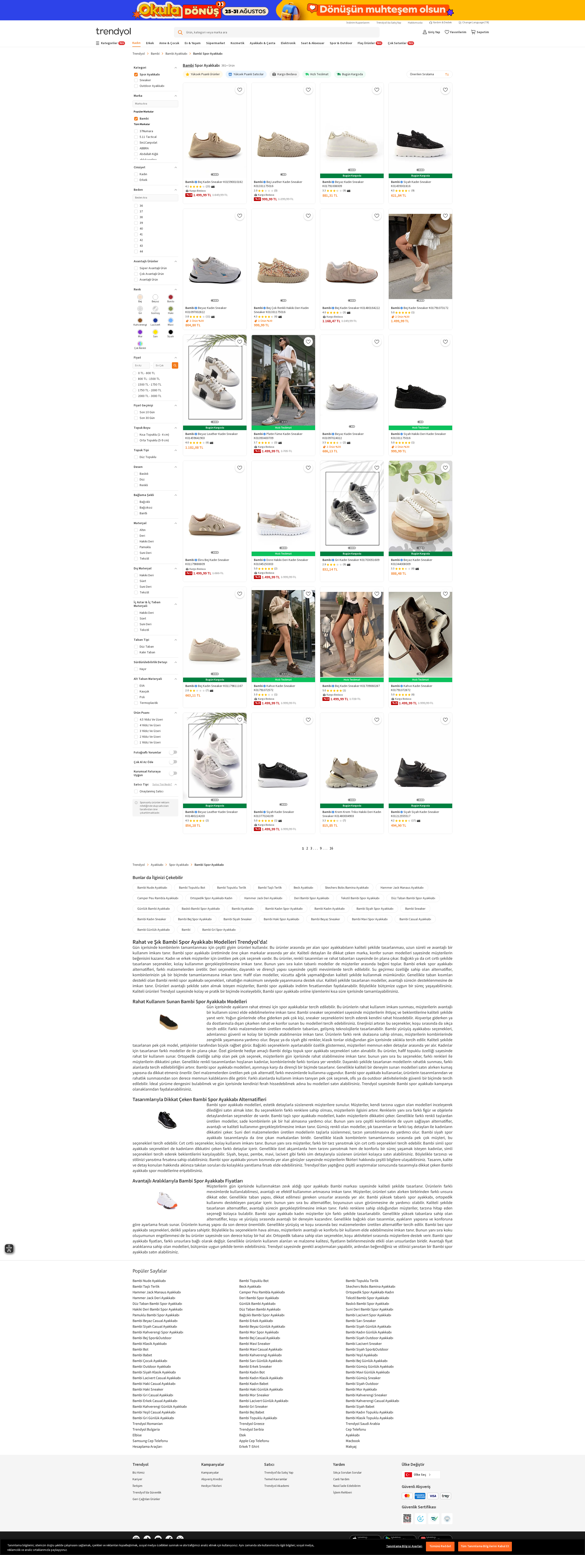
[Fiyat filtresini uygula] (175, 365)
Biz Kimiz (139, 1472)
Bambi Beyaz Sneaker (325, 919)
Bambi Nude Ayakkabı (152, 887)
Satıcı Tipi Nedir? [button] (162, 784)
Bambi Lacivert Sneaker (364, 1343)
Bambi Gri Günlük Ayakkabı (153, 1418)
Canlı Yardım (341, 1479)
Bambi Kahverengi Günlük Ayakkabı (160, 1406)
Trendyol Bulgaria (146, 1429)
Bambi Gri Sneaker (253, 1406)
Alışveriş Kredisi (212, 1479)
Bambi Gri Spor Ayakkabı (219, 930)
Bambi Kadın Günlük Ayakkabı (369, 1332)
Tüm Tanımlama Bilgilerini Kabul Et (485, 1546)
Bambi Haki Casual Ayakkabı (154, 1383)
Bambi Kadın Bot (252, 1372)
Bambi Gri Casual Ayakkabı (153, 1395)
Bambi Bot (140, 1349)
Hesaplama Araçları (147, 1446)
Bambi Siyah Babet (360, 1406)
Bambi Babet (142, 1355)
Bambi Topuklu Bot (192, 887)
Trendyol (139, 53)
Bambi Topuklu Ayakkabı (258, 1418)
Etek (242, 1435)
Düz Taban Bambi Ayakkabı (260, 1309)
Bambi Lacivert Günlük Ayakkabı (263, 1400)
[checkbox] (140, 299)
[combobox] (429, 74)
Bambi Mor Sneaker (254, 1395)
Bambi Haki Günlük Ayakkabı (261, 1389)
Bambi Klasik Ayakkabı (150, 1343)
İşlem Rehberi (342, 1492)
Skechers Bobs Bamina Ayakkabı (347, 887)
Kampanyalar (210, 1472)
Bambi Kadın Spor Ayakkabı (284, 908)
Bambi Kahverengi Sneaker (366, 1395)
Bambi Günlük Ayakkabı (153, 930)
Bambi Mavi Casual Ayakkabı (260, 1349)
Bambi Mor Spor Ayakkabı (259, 1332)
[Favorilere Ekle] (239, 89)
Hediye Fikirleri (211, 1486)
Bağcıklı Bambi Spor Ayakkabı (262, 1315)
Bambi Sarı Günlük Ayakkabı (260, 1360)
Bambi (155, 53)
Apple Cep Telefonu (254, 1440)
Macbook (353, 1440)
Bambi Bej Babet (251, 1412)
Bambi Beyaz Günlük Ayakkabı (262, 1326)
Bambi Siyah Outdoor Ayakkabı (369, 1337)
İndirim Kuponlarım (358, 23)
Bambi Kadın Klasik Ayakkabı (261, 1377)
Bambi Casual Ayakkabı (415, 919)
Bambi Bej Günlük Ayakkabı (367, 1360)
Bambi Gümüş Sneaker (363, 1377)
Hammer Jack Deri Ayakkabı (263, 898)
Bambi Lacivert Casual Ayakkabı (157, 1377)
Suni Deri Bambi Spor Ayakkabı (369, 1309)
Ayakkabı (157, 864)
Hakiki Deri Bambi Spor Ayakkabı (158, 1309)
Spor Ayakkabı (179, 864)
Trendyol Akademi (276, 1486)
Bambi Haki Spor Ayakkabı (281, 919)
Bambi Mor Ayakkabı (361, 1389)
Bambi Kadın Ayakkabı (329, 908)
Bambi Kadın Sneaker (151, 919)
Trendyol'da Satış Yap (388, 23)
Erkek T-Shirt (249, 1446)
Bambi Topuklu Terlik (231, 887)
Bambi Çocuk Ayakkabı (150, 1360)
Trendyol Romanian (148, 1423)
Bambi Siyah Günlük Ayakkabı (368, 1326)
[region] (292, 1547)
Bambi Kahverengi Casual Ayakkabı (372, 1400)
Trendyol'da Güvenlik (147, 1492)
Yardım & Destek (442, 22)
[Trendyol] (113, 32)
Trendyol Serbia (251, 1429)
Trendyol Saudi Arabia (363, 1423)
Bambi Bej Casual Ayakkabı (259, 1337)
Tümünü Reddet (440, 1546)
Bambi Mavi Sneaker (254, 1343)
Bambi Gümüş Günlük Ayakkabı (370, 1366)
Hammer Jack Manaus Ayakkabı (401, 887)
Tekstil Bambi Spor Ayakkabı (360, 898)
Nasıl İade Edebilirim (347, 1486)
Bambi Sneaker (415, 908)
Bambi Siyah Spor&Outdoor (367, 1349)
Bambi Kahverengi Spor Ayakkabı (158, 1332)
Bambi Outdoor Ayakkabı (152, 1366)
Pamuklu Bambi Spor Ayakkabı (156, 1315)
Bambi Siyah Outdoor (362, 1383)
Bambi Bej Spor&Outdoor (152, 1337)
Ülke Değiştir (413, 1464)
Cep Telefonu (356, 1429)
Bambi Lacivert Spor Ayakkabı (368, 1315)
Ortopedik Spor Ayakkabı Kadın (211, 898)
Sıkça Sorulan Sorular (347, 1472)
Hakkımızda (415, 23)
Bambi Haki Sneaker (148, 1389)
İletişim (137, 1486)
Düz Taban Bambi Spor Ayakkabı (413, 898)
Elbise (137, 1435)
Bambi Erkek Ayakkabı (256, 1320)
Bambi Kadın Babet (253, 1383)
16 (331, 848)
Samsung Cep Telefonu (150, 1440)
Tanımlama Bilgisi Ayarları (404, 1546)
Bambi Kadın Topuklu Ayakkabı (369, 1412)
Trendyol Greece (251, 1423)
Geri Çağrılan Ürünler (146, 1499)
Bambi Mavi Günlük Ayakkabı (368, 1372)
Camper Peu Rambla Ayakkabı (157, 898)
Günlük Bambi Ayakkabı (153, 908)
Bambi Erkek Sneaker (255, 1366)
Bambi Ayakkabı (176, 53)
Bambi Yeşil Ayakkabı (362, 1355)
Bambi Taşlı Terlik (270, 887)
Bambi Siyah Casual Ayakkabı (155, 1326)
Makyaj (351, 1446)
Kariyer (137, 1479)
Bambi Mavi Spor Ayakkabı (370, 919)
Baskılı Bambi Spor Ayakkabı (201, 908)
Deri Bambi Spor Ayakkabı (311, 898)
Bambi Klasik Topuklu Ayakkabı (370, 1418)
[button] (155, 67)
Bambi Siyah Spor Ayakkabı (374, 908)
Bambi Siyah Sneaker (237, 919)
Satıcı (269, 1464)
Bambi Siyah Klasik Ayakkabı (154, 1372)
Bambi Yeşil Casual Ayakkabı (154, 1412)
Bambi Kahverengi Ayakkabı (260, 1355)
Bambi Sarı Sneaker (361, 1320)
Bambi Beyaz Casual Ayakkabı (155, 1320)
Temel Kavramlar (275, 1479)
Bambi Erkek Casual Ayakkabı (155, 1400)
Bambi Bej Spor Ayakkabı (195, 919)
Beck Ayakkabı (303, 887)
